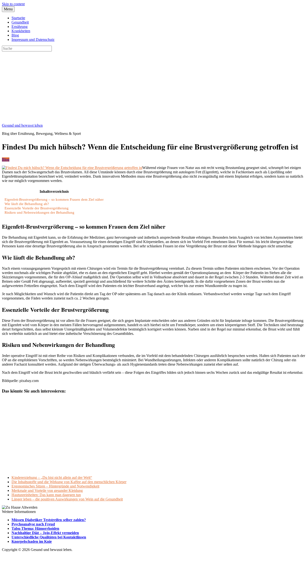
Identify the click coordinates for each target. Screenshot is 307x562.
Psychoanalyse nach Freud (33, 524)
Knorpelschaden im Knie (32, 541)
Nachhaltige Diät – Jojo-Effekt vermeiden (45, 533)
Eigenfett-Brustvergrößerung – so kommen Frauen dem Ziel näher (54, 199)
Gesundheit (20, 22)
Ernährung (20, 27)
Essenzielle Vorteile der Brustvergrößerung (37, 208)
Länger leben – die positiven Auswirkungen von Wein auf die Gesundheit (67, 499)
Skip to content (13, 4)
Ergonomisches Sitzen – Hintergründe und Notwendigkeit (55, 486)
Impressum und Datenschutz (33, 39)
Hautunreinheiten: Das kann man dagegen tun (46, 495)
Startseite (18, 18)
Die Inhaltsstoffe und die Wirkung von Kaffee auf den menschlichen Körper (69, 482)
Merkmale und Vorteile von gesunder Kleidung (47, 490)
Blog (15, 35)
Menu (8, 9)
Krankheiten (21, 31)
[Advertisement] (146, 85)
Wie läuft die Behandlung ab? (27, 204)
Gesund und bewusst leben (22, 125)
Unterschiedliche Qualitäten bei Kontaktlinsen (49, 537)
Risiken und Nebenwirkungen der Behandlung (39, 212)
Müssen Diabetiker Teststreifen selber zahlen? (49, 520)
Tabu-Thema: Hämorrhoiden (35, 528)
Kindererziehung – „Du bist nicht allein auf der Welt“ (52, 477)
